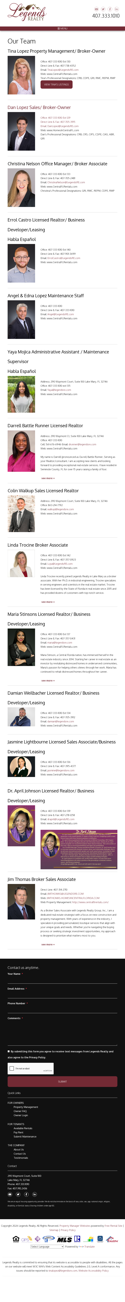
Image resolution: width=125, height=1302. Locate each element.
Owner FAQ (20, 1111)
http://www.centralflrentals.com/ (90, 902)
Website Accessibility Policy (94, 1270)
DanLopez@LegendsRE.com (63, 126)
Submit (62, 1081)
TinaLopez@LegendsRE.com (63, 69)
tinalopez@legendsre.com (63, 1270)
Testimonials (21, 1157)
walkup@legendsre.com (60, 509)
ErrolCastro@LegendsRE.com (63, 258)
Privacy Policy (68, 1230)
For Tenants (16, 1124)
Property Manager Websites (74, 1225)
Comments (14, 1018)
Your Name (14, 973)
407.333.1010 (106, 16)
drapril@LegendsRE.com (60, 819)
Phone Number (16, 1003)
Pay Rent (18, 1132)
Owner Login (21, 1115)
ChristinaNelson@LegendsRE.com (66, 182)
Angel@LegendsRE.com (60, 314)
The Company (16, 1145)
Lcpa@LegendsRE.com (60, 563)
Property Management (26, 1107)
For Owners (16, 1102)
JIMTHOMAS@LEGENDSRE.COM (65, 893)
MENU (63, 28)
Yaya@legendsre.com (59, 389)
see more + (48, 478)
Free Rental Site (113, 1225)
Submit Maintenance (25, 1136)
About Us (19, 1149)
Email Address (16, 988)
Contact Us (20, 1153)
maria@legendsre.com (59, 642)
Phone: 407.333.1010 (18, 1184)
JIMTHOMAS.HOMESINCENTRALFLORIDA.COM (73, 898)
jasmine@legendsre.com (60, 770)
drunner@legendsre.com (82, 444)
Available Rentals (23, 1128)
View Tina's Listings (56, 84)
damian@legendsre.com (60, 721)
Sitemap (53, 1230)
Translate (89, 1246)
